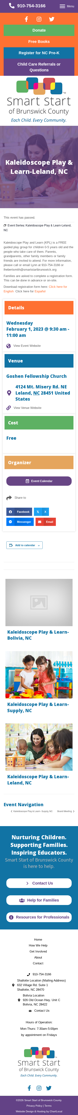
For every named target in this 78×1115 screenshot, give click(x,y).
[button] (26, 19)
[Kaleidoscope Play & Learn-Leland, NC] (39, 756)
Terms (48, 1105)
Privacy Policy (34, 1105)
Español (40, 291)
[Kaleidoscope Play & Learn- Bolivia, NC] (39, 611)
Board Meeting (64, 811)
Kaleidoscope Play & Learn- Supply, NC (33, 811)
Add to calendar (25, 545)
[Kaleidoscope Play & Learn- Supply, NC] (39, 683)
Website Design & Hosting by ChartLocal (39, 1111)
